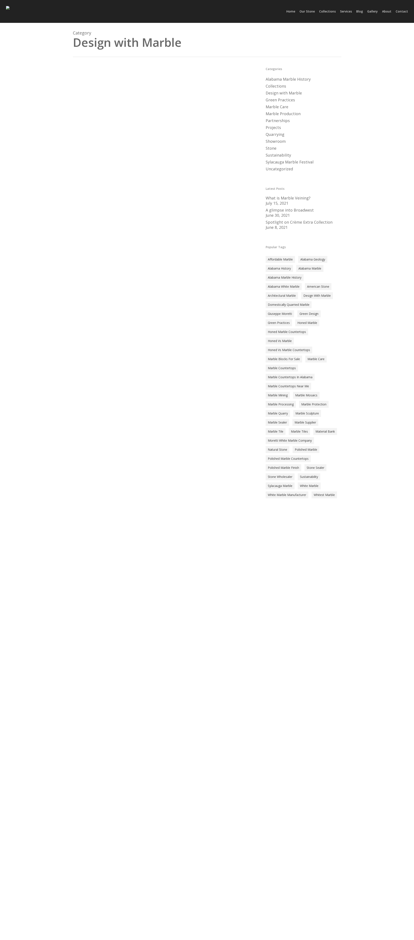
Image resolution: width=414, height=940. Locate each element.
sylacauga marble (280, 486)
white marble (309, 486)
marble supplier (305, 422)
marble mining (278, 395)
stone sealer (315, 468)
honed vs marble (280, 341)
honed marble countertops (287, 332)
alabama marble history (284, 277)
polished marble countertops (288, 459)
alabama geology (312, 259)
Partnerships (278, 120)
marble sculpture (307, 413)
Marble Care (277, 106)
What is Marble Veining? (288, 198)
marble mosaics (306, 395)
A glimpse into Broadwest (290, 210)
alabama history (279, 268)
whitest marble (324, 495)
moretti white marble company (290, 440)
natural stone (277, 449)
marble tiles (299, 431)
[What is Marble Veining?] (163, 320)
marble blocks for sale (284, 359)
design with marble (317, 295)
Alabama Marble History (288, 79)
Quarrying (275, 134)
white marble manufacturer (287, 495)
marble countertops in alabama (290, 377)
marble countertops (282, 368)
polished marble (306, 449)
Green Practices (280, 99)
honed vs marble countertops (289, 350)
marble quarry (278, 413)
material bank (325, 431)
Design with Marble (93, 537)
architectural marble (282, 295)
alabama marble (309, 268)
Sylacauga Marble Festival (290, 162)
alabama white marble (284, 286)
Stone (115, 537)
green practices (279, 323)
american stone (318, 286)
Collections (276, 86)
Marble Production (283, 113)
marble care (316, 359)
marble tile (275, 431)
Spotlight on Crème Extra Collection (299, 222)
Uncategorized (279, 168)
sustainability (309, 477)
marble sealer (277, 422)
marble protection (313, 404)
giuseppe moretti (280, 314)
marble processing (281, 404)
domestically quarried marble (288, 305)
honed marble (307, 323)
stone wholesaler (280, 477)
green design (309, 314)
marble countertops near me (288, 386)
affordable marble (280, 259)
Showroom (276, 141)
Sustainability (278, 155)
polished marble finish (283, 468)
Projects (273, 127)
